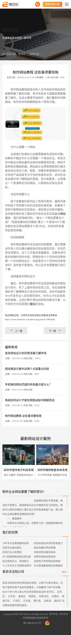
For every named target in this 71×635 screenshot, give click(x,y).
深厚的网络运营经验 (44, 556)
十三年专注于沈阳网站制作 (16, 565)
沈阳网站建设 (30, 618)
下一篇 (55, 330)
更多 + (65, 572)
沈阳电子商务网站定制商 (47, 561)
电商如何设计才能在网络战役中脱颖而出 (30, 400)
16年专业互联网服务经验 (15, 543)
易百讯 (21, 54)
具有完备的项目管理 (44, 547)
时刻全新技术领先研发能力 (48, 543)
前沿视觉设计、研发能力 (15, 561)
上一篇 (16, 330)
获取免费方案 (52, 4)
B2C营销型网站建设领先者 (16, 556)
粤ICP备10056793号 (32, 623)
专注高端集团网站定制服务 (48, 565)
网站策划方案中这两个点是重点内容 (27, 368)
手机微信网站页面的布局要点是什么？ (28, 384)
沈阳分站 (34, 54)
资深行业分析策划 (12, 552)
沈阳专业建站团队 (12, 547)
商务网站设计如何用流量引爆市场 (25, 353)
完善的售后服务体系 (44, 552)
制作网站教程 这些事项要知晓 (23, 415)
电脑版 (6, 454)
